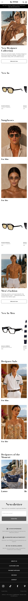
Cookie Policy (4, 591)
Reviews (14, 575)
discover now (14, 61)
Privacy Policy (23, 591)
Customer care (14, 565)
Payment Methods (14, 570)
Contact (14, 579)
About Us (14, 561)
